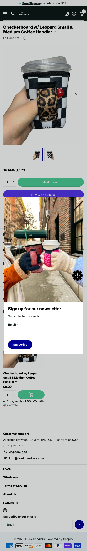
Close (78, 201)
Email (13, 324)
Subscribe (20, 344)
